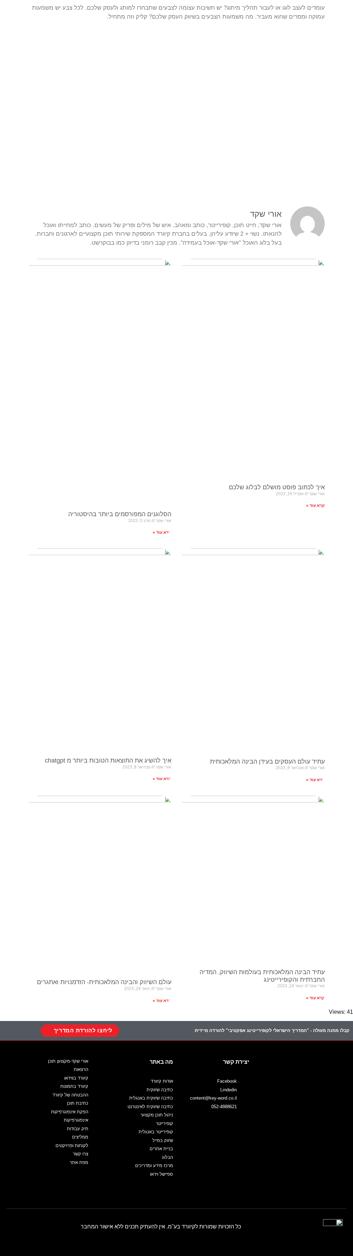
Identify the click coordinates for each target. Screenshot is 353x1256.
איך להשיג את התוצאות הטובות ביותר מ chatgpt (108, 760)
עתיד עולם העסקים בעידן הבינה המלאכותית (267, 761)
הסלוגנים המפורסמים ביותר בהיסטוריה (119, 514)
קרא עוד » (315, 505)
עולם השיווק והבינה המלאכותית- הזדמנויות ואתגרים (104, 982)
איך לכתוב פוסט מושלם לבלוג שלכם (277, 487)
